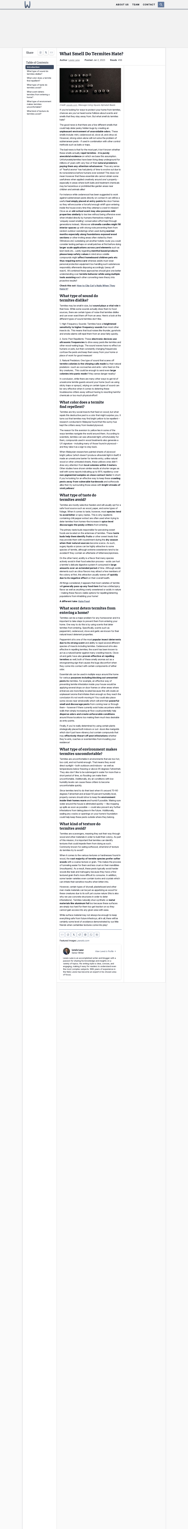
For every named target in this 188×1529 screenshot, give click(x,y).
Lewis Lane (74, 60)
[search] (161, 4)
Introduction (33, 67)
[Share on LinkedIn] (96, 934)
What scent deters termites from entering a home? (38, 95)
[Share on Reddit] (79, 934)
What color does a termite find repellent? (39, 79)
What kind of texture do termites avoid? (38, 112)
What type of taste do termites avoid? (37, 86)
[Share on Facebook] (40, 52)
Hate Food (84, 601)
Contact (149, 4)
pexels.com (71, 105)
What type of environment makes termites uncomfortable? (39, 104)
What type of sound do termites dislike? (37, 72)
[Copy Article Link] (51, 52)
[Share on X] (45, 52)
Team (135, 4)
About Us (122, 4)
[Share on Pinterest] (85, 934)
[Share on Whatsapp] (91, 934)
